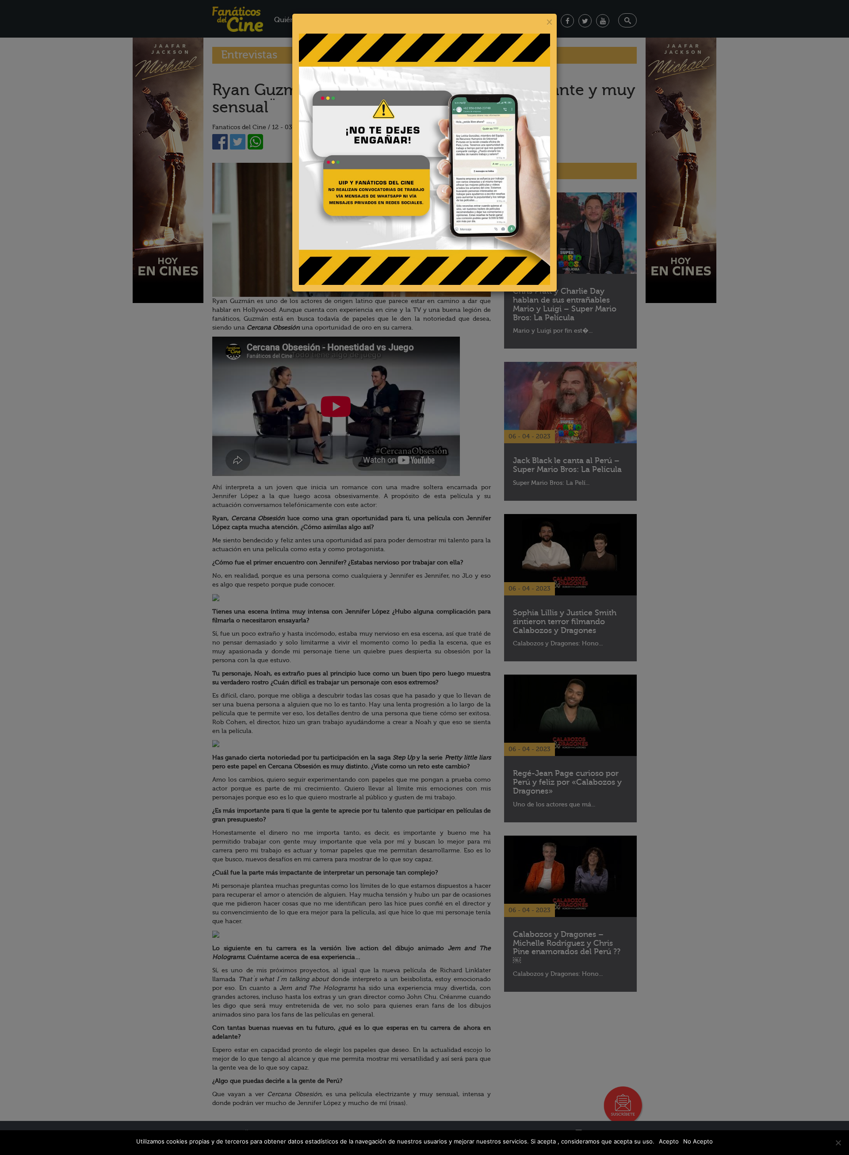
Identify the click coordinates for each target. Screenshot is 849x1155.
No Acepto (698, 1141)
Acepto (669, 1141)
